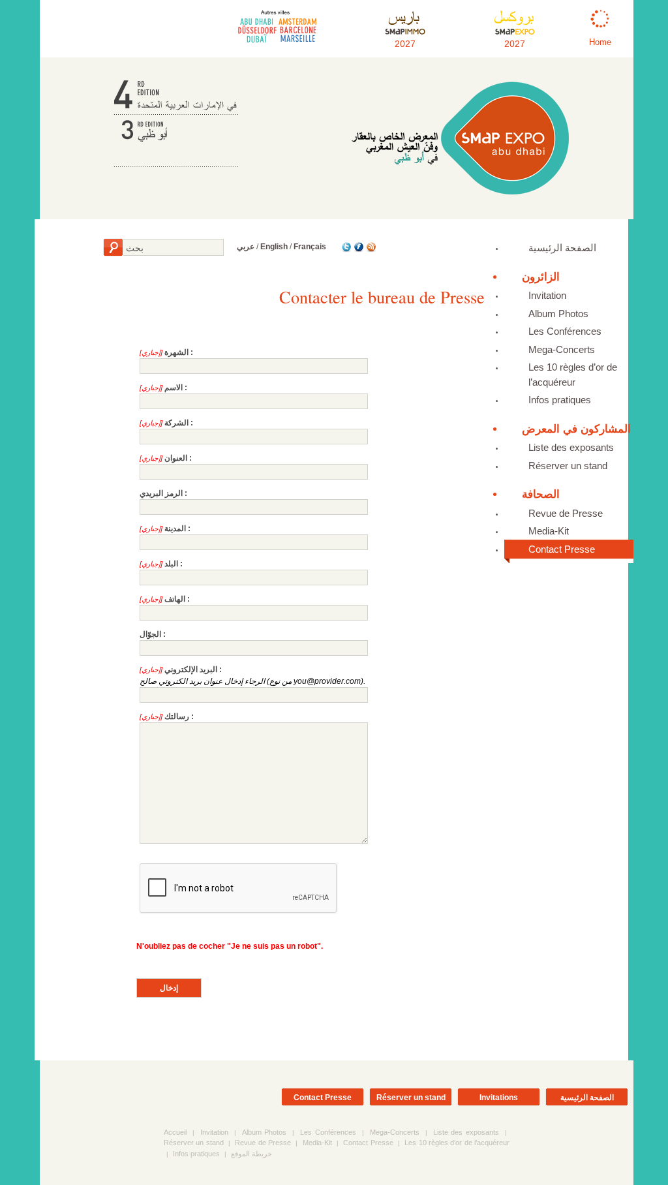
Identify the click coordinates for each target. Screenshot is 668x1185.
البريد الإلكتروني (190, 669)
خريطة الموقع (251, 1154)
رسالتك (176, 716)
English (274, 246)
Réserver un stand (567, 465)
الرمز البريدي (161, 493)
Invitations (498, 1097)
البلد (171, 563)
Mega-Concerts (561, 349)
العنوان (175, 458)
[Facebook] (358, 249)
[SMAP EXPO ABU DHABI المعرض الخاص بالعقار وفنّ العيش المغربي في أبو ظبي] (460, 198)
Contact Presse (561, 549)
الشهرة (176, 352)
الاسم (173, 387)
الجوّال (150, 634)
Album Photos (558, 313)
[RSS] (370, 249)
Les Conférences (564, 331)
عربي (245, 246)
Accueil (175, 1132)
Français (310, 246)
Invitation (547, 295)
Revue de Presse (565, 513)
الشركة (176, 422)
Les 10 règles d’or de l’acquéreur (572, 375)
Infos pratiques (559, 399)
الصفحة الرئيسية (562, 247)
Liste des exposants (571, 447)
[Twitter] (345, 249)
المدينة (175, 528)
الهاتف (174, 599)
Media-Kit (548, 530)
